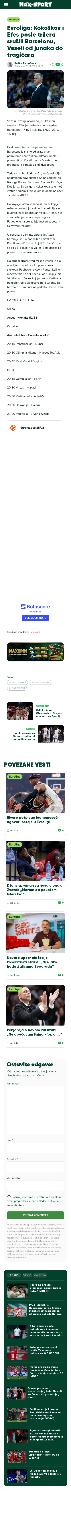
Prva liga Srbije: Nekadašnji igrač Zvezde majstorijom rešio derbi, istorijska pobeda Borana (45, 1309)
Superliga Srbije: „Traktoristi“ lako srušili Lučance (44, 1454)
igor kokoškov (17, 682)
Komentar (14, 1083)
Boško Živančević (25, 63)
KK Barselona (17, 688)
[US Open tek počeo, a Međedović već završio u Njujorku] (17, 1476)
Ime (10, 1140)
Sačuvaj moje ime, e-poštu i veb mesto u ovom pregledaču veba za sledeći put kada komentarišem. (34, 1201)
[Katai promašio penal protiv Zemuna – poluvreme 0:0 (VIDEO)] (17, 1353)
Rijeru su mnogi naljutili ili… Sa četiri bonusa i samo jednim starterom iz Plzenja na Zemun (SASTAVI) (46, 1436)
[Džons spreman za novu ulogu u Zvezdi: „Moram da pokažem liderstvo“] (35, 861)
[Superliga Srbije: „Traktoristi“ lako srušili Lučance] (16, 1456)
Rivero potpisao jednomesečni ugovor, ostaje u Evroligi (33, 819)
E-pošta (12, 1159)
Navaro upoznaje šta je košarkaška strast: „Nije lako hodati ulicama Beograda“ (32, 962)
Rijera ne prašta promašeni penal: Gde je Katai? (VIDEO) (45, 1288)
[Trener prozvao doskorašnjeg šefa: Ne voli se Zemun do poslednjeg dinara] (16, 1393)
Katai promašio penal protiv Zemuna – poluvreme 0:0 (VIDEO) (44, 1350)
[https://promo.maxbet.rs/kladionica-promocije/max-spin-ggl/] (35, 651)
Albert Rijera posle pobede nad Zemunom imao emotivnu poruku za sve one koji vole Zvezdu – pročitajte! (47, 1332)
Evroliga (14, 19)
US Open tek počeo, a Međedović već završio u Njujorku (45, 1473)
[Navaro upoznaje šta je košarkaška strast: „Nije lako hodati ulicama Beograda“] (35, 933)
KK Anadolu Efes (40, 682)
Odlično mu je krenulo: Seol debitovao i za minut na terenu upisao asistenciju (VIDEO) (46, 1414)
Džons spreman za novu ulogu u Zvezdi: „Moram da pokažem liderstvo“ (34, 889)
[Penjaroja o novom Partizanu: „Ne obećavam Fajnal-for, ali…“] (35, 1005)
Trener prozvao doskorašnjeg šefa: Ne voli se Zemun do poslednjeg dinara (45, 1393)
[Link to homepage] (35, 4)
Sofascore (35, 632)
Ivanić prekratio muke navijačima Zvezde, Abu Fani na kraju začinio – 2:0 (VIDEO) (47, 1371)
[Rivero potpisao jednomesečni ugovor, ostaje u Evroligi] (35, 793)
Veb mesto (13, 1178)
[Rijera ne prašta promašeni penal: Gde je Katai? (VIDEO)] (17, 1291)
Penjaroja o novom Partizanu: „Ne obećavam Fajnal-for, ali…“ (34, 1032)
